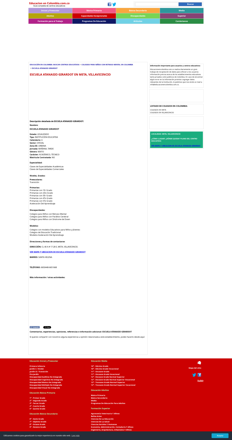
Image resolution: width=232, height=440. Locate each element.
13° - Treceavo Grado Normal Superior (108, 382)
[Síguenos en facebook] (199, 375)
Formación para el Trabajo (50, 21)
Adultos (50, 16)
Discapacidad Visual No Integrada (45, 388)
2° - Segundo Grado (38, 400)
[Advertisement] (100, 42)
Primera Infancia (37, 366)
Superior (182, 16)
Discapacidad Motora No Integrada (45, 382)
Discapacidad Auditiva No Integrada (46, 377)
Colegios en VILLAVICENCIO (162, 112)
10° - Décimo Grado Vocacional (105, 369)
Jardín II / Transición (39, 371)
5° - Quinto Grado (37, 408)
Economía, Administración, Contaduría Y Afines (112, 427)
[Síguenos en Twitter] (114, 4)
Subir (200, 380)
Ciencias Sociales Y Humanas (104, 424)
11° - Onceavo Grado (100, 371)
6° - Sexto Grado (37, 419)
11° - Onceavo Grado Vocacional (105, 374)
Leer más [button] (76, 436)
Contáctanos (182, 21)
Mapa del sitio (195, 368)
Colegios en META (158, 110)
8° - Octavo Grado (37, 424)
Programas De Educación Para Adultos (108, 403)
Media (182, 10)
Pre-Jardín (34, 374)
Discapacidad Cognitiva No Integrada (46, 379)
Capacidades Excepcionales (94, 16)
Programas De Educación (94, 21)
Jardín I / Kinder (37, 369)
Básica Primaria (94, 10)
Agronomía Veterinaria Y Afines (105, 413)
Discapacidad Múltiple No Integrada (46, 385)
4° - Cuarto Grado (37, 406)
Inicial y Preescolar (50, 10)
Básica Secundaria (138, 10)
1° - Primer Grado (37, 398)
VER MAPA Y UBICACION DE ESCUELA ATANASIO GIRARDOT (58, 252)
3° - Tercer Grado (37, 403)
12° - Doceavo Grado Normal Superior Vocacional (113, 379)
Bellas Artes (96, 416)
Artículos (138, 21)
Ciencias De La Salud (100, 421)
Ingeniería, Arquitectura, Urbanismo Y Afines (111, 430)
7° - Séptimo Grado (38, 421)
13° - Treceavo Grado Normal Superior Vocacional (113, 385)
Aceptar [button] (220, 436)
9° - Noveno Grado (38, 427)
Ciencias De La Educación (102, 419)
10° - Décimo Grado (99, 366)
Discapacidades (137, 16)
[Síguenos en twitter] (194, 375)
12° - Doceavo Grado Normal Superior (108, 377)
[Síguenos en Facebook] (109, 4)
